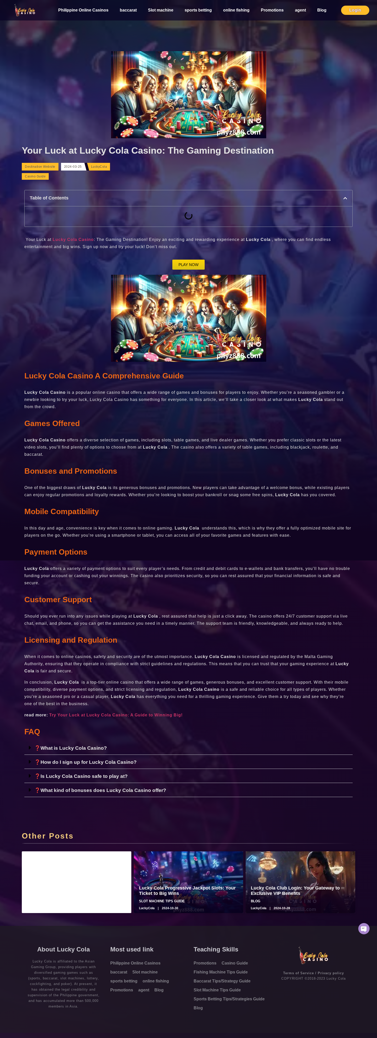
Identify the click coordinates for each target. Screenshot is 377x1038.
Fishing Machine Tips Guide (221, 972)
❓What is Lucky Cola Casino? (70, 748)
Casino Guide (35, 176)
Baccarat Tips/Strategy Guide (222, 981)
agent (300, 10)
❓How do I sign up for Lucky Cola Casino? (85, 762)
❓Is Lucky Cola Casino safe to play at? (81, 776)
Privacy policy (331, 973)
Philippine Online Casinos (83, 10)
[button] (345, 198)
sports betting (198, 10)
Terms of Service (298, 973)
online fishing (236, 10)
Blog (321, 10)
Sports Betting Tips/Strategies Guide (229, 999)
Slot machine (160, 10)
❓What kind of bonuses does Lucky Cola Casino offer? (100, 790)
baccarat (128, 10)
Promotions (272, 10)
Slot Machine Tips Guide (217, 990)
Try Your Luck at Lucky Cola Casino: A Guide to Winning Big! (116, 715)
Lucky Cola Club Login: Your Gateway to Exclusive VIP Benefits (295, 890)
